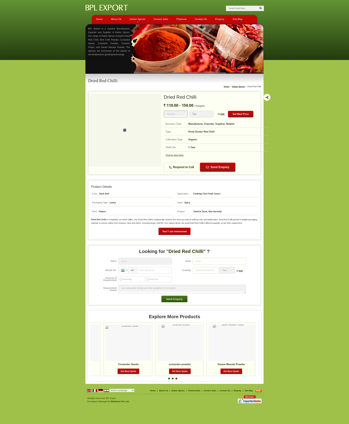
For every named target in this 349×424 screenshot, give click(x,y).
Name (114, 261)
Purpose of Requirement (110, 279)
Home (99, 19)
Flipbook (181, 19)
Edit (222, 114)
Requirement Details (110, 289)
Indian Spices (137, 19)
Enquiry (219, 19)
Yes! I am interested (174, 231)
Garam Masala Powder (231, 364)
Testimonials (194, 390)
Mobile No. (111, 270)
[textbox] (201, 114)
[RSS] (258, 390)
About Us (116, 19)
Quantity (186, 270)
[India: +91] (124, 270)
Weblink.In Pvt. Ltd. (120, 401)
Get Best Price (241, 114)
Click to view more (175, 155)
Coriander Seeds (128, 364)
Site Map (237, 19)
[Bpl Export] (107, 8)
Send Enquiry (219, 167)
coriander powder (180, 364)
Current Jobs (161, 19)
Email (188, 261)
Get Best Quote (128, 371)
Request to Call (183, 167)
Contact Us (201, 19)
